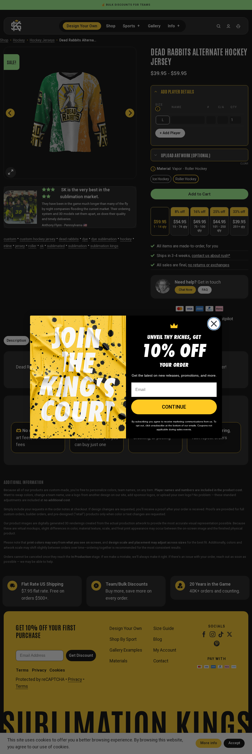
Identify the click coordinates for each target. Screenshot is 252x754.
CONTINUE (174, 407)
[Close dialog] (214, 324)
